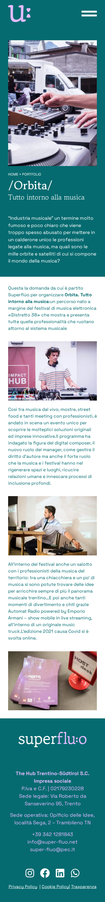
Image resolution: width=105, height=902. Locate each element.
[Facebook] (45, 873)
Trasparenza (84, 886)
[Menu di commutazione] (89, 13)
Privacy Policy (23, 886)
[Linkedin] (60, 873)
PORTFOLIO (31, 174)
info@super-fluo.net (52, 842)
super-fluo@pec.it (52, 849)
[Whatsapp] (75, 873)
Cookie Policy (55, 886)
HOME (13, 174)
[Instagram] (30, 873)
